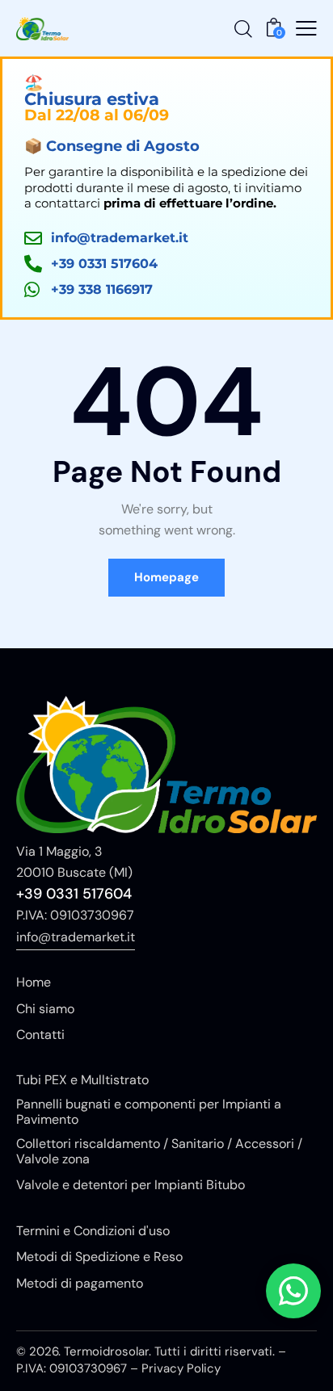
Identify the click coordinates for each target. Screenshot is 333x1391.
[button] (306, 28)
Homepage (166, 577)
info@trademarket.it (75, 936)
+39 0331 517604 (74, 893)
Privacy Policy (181, 1368)
